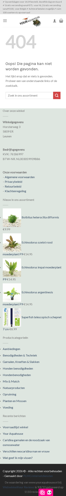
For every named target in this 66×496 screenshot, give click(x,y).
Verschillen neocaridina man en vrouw (26, 451)
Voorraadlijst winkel (15, 427)
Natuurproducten (14, 387)
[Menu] (5, 20)
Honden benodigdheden (18, 368)
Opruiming (9, 394)
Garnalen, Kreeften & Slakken (21, 361)
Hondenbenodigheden (17, 375)
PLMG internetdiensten (38, 476)
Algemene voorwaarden (20, 177)
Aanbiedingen (11, 349)
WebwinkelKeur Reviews (18, 487)
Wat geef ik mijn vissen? (18, 457)
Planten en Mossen (14, 401)
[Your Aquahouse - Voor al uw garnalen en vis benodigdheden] (30, 20)
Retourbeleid (13, 186)
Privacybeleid (13, 181)
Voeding (8, 407)
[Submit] (56, 95)
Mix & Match (11, 381)
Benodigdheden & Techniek (20, 355)
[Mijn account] (54, 21)
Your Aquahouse (13, 433)
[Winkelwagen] (61, 21)
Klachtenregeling (15, 191)
